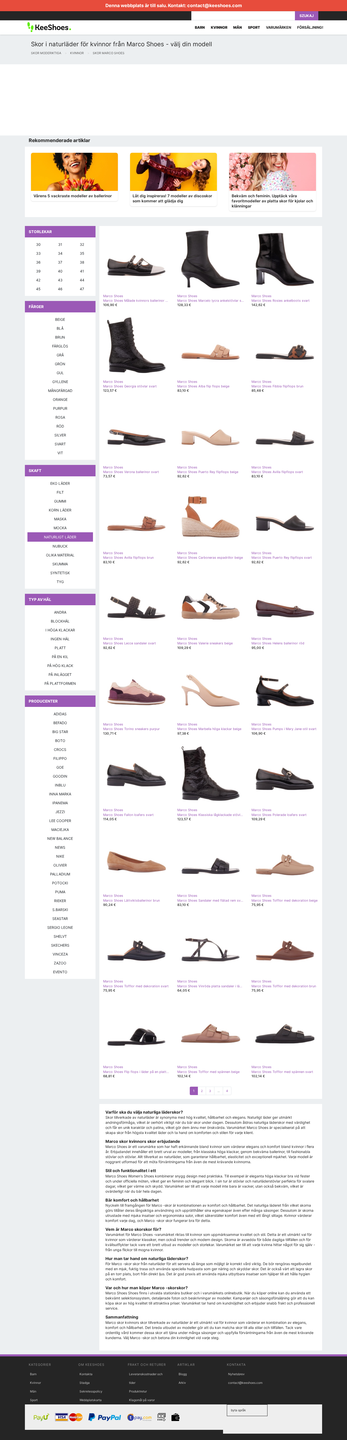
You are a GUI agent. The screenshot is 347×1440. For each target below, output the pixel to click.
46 (60, 289)
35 (82, 253)
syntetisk (60, 573)
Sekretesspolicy (91, 1391)
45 (38, 289)
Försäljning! (310, 27)
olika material (60, 555)
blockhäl (60, 621)
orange (60, 399)
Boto (60, 740)
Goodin (60, 776)
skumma (60, 564)
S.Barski (60, 909)
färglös (60, 346)
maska (60, 519)
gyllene (60, 382)
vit (60, 453)
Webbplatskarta (91, 1400)
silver (60, 435)
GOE (60, 767)
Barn (33, 1374)
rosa (60, 417)
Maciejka (60, 829)
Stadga (85, 1383)
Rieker (60, 901)
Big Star (60, 732)
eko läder (60, 483)
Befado (60, 723)
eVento (60, 972)
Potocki (60, 883)
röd (60, 426)
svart (60, 444)
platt (60, 648)
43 (60, 280)
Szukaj (306, 15)
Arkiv (182, 1383)
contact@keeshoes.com (214, 5)
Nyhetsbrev (236, 1374)
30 (38, 244)
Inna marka (60, 794)
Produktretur (138, 1391)
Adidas (60, 714)
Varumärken (278, 27)
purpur (60, 408)
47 (82, 289)
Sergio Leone (60, 927)
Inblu (60, 785)
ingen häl (60, 639)
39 (38, 271)
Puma (60, 892)
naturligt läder (60, 537)
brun (60, 337)
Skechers (60, 945)
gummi (60, 501)
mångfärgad (60, 390)
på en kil (60, 657)
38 (82, 262)
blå (60, 328)
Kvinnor (35, 1383)
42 (38, 280)
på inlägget (60, 674)
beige (60, 319)
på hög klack (60, 665)
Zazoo (60, 963)
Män (33, 1391)
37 (60, 262)
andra (60, 612)
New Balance (60, 838)
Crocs (60, 749)
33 (38, 253)
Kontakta (86, 1374)
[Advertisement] (152, 99)
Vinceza (60, 954)
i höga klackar (60, 630)
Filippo (60, 758)
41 (82, 271)
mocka (60, 528)
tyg (60, 582)
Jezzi (60, 812)
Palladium (60, 874)
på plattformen (60, 683)
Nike (60, 856)
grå (60, 355)
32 (82, 244)
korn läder (60, 510)
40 (60, 271)
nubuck (60, 546)
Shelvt (60, 936)
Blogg (183, 1374)
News (60, 847)
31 (60, 244)
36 (38, 262)
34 (60, 253)
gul (60, 373)
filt (60, 492)
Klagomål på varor (142, 1400)
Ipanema (60, 803)
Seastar (60, 918)
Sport (34, 1400)
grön (60, 364)
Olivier (60, 865)
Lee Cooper (60, 820)
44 (82, 280)
